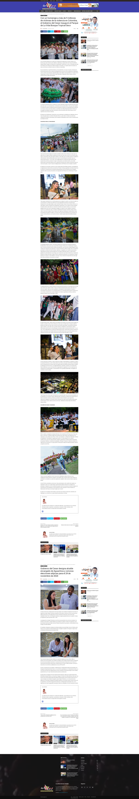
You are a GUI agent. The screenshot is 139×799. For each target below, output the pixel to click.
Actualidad (42, 15)
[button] (97, 11)
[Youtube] (97, 0)
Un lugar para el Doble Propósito (92, 40)
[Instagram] (93, 0)
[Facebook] (91, 0)
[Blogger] (82, 787)
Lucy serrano (45, 28)
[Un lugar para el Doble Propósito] (46, 549)
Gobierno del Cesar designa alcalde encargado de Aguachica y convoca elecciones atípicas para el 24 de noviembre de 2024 (49, 526)
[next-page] (43, 559)
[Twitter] (95, 0)
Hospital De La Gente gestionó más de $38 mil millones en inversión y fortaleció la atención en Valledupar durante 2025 (92, 47)
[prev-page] (41, 559)
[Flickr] (87, 787)
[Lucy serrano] (41, 28)
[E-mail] (42, 511)
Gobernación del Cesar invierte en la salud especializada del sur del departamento (92, 61)
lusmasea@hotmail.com (63, 792)
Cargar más (89, 65)
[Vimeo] (96, 0)
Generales (45, 15)
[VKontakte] (93, 787)
